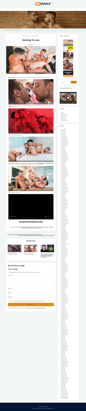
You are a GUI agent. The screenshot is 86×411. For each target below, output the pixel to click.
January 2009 (64, 391)
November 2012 (64, 331)
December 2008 (64, 393)
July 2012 (63, 336)
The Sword (63, 119)
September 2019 (64, 238)
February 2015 (64, 295)
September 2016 (64, 270)
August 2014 (63, 303)
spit (34, 227)
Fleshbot (63, 113)
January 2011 (63, 360)
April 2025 (63, 150)
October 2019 (64, 237)
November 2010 (64, 362)
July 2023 (63, 178)
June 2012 (63, 337)
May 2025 (63, 149)
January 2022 (64, 201)
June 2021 (63, 211)
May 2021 (63, 212)
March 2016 (63, 278)
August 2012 (63, 335)
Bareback (45, 9)
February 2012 (64, 342)
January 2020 (64, 233)
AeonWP (52, 408)
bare (17, 227)
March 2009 (63, 389)
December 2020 (64, 219)
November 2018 (64, 244)
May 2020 (63, 228)
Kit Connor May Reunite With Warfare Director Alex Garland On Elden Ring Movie (47, 255)
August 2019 (63, 240)
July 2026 (63, 130)
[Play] (61, 102)
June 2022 (63, 195)
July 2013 (63, 320)
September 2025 (64, 144)
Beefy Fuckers (52, 9)
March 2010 (63, 373)
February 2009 (64, 390)
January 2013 (64, 328)
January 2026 (64, 138)
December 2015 (64, 282)
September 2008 (65, 397)
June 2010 (63, 369)
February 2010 (64, 374)
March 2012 (63, 341)
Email (9, 292)
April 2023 (63, 182)
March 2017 (63, 262)
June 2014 (63, 306)
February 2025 (64, 153)
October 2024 (64, 158)
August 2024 (64, 161)
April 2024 (63, 166)
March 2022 (63, 199)
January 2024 (64, 170)
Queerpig (63, 117)
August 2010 (64, 366)
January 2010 (64, 375)
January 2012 (64, 344)
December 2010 (64, 361)
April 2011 (63, 356)
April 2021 (63, 213)
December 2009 (64, 377)
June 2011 (63, 353)
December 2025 (64, 140)
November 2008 (64, 394)
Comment (10, 275)
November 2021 (64, 204)
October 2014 (64, 300)
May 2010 (63, 370)
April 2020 (63, 229)
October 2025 (64, 142)
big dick (37, 227)
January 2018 (64, 250)
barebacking (26, 227)
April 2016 (63, 277)
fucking (47, 227)
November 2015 (64, 283)
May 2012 (63, 339)
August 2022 (64, 192)
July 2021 (63, 209)
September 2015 (64, 286)
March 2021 (63, 215)
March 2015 (63, 294)
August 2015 (63, 287)
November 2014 (64, 299)
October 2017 (64, 253)
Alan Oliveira (27, 35)
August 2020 (64, 224)
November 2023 (64, 172)
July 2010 (63, 368)
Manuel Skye (25, 227)
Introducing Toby (29, 254)
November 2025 (64, 141)
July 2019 (63, 241)
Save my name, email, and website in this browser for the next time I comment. (27, 301)
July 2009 (63, 383)
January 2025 (64, 154)
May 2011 (63, 354)
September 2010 (64, 365)
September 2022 (64, 191)
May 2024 (63, 165)
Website (10, 296)
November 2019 (64, 236)
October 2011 (64, 348)
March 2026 (63, 136)
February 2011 (64, 358)
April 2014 (63, 308)
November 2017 (64, 252)
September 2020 (64, 223)
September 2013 (64, 317)
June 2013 (63, 321)
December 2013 (64, 313)
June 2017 (63, 258)
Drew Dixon (42, 227)
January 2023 (64, 186)
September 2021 (64, 207)
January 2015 (64, 296)
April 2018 (63, 246)
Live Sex (32, 9)
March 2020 (63, 230)
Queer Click (63, 116)
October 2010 (64, 364)
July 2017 (63, 257)
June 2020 (63, 227)
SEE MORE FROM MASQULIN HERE (31, 222)
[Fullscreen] (75, 102)
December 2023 (64, 171)
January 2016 (64, 281)
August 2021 (63, 208)
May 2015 (63, 291)
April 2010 (63, 371)
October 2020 (64, 221)
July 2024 (63, 162)
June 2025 (63, 147)
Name (9, 288)
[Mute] (73, 102)
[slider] (67, 102)
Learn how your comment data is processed (35, 307)
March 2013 (63, 325)
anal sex (14, 227)
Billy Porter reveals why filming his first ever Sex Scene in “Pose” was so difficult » (36, 235)
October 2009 (64, 379)
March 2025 (63, 151)
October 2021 (64, 205)
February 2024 (64, 169)
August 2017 (63, 256)
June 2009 (63, 385)
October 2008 (64, 395)
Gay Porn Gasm (64, 115)
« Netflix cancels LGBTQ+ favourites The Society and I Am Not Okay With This (24, 234)
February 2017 (64, 263)
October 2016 (64, 269)
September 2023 (64, 175)
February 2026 (64, 137)
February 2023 (64, 184)
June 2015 (63, 290)
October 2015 (64, 285)
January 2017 (64, 265)
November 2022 (64, 188)
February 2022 (64, 200)
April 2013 (63, 324)
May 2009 (63, 386)
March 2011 (63, 357)
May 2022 (63, 196)
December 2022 (64, 187)
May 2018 (63, 245)
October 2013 (64, 316)
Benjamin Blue (32, 227)
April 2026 (63, 134)
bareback (21, 227)
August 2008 (64, 398)
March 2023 (63, 183)
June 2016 (63, 274)
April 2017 (63, 261)
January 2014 (64, 312)
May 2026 (63, 133)
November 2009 (64, 378)
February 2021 (64, 216)
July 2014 (63, 304)
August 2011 (63, 350)
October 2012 (64, 332)
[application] (68, 98)
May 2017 (63, 259)
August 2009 (64, 382)
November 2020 (64, 220)
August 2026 (64, 129)
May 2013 (63, 323)
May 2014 (63, 307)
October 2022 (64, 190)
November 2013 (64, 315)
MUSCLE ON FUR (12, 254)
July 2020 (63, 225)
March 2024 (63, 167)
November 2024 (64, 157)
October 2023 (64, 174)
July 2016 (63, 273)
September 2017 (64, 254)
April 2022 (63, 198)
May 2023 (63, 180)
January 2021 (64, 217)
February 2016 (64, 279)
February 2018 (64, 249)
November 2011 (64, 346)
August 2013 (63, 319)
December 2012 (64, 329)
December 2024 (64, 155)
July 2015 (63, 288)
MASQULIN (30, 227)
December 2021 (64, 203)
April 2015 (63, 292)
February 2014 (64, 311)
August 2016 (63, 271)
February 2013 (64, 327)
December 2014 (64, 298)
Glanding (51, 227)
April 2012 (63, 340)
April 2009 (63, 387)
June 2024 (63, 163)
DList (62, 112)
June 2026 (63, 132)
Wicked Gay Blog (65, 120)
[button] (68, 97)
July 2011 (63, 352)
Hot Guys (38, 9)
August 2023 (64, 176)
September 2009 (65, 381)
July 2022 (63, 194)
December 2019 (64, 234)
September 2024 (64, 159)
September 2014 (64, 302)
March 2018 (63, 248)
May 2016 (63, 275)
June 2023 (63, 179)
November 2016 (64, 267)
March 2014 (63, 310)
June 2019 (63, 242)
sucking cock (38, 227)
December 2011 (64, 345)
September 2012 (64, 333)
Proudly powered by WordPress (37, 408)
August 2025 (63, 145)
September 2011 (64, 349)
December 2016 (64, 266)
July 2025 (63, 146)
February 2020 (64, 232)
